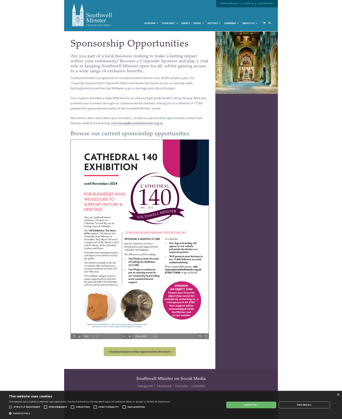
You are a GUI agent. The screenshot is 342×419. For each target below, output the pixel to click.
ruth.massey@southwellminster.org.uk (137, 123)
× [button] (338, 394)
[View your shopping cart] (264, 23)
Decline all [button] (304, 404)
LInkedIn (198, 386)
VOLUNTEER (265, 3)
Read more (164, 401)
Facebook (164, 386)
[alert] (171, 405)
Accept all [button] (251, 404)
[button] (89, 413)
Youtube (181, 386)
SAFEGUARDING (229, 3)
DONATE (248, 3)
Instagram (145, 386)
